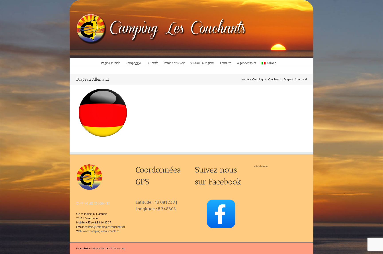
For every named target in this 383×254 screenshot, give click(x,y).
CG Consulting (117, 248)
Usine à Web (98, 248)
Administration (261, 166)
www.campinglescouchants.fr (101, 231)
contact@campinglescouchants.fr (104, 227)
